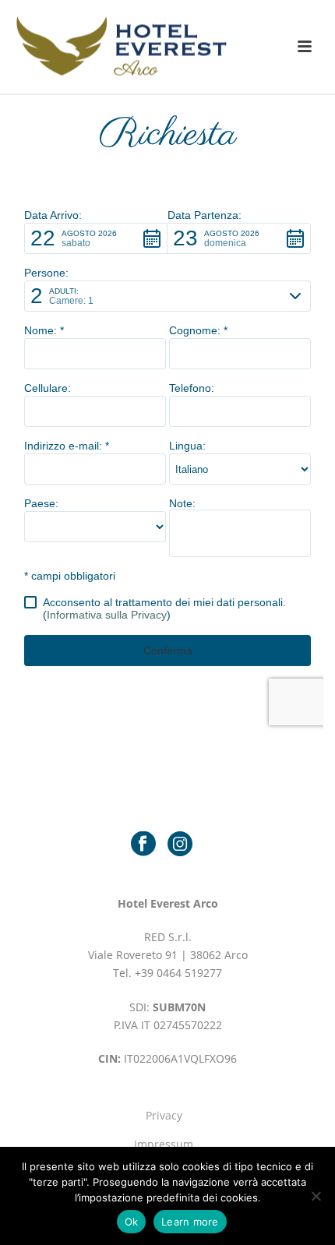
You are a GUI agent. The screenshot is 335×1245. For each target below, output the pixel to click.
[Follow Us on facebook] (143, 844)
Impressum (163, 1144)
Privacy (164, 1115)
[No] (315, 1196)
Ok (132, 1221)
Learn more (190, 1221)
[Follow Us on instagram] (180, 844)
